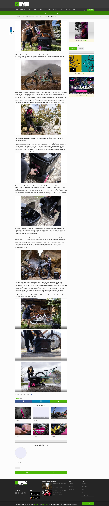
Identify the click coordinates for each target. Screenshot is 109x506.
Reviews (35, 9)
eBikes (49, 9)
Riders (61, 9)
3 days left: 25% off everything (54, 13)
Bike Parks (68, 9)
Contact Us (71, 489)
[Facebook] (16, 493)
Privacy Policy (84, 495)
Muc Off (21, 461)
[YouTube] (24, 493)
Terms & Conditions (85, 498)
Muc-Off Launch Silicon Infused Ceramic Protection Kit (41, 417)
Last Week (80, 48)
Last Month (72, 48)
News (29, 9)
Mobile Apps (84, 486)
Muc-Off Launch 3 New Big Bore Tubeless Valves (23, 417)
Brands (55, 9)
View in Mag (85, 40)
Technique (42, 9)
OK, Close (88, 503)
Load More (41, 441)
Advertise (83, 483)
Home (17, 9)
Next (53, 472)
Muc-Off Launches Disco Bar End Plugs (23, 434)
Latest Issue (22, 9)
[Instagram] (22, 493)
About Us (71, 486)
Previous (28, 472)
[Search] (84, 9)
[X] (19, 493)
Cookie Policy (84, 492)
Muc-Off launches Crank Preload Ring (59, 434)
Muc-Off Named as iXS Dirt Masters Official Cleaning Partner (59, 417)
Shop (74, 9)
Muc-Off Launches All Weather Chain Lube (41, 434)
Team (82, 489)
